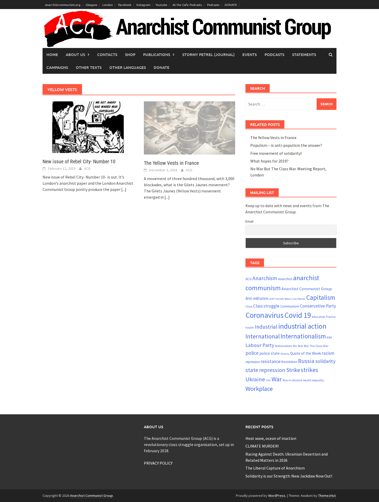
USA (268, 380)
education (318, 317)
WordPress (276, 495)
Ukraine (255, 379)
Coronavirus (264, 315)
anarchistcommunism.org (62, 5)
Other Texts (89, 67)
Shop (130, 54)
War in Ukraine (292, 380)
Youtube (161, 5)
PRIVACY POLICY (158, 463)
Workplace (259, 389)
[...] (123, 189)
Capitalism (320, 297)
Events (249, 54)
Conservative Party (318, 306)
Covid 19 (297, 315)
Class (248, 306)
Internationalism (303, 336)
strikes (309, 370)
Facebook (124, 5)
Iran (329, 337)
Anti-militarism (256, 298)
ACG (87, 168)
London (107, 5)
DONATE (231, 5)
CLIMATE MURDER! (262, 446)
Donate (161, 67)
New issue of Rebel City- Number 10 (79, 161)
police (252, 353)
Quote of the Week (305, 353)
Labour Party (259, 345)
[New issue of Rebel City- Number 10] (88, 126)
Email (249, 221)
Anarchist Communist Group (307, 288)
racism (328, 353)
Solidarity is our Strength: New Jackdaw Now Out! (288, 476)
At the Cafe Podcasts (187, 5)
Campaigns (57, 67)
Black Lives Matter (295, 299)
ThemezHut (327, 495)
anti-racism (276, 299)
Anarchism (264, 278)
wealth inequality (313, 380)
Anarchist (285, 279)
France (330, 316)
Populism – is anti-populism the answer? (286, 145)
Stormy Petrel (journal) (208, 54)
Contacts (107, 54)
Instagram (143, 5)
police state (269, 353)
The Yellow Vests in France (171, 163)
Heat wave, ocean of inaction (270, 438)
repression (252, 362)
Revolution (289, 361)
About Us (75, 54)
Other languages (127, 67)
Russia (306, 361)
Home (52, 54)
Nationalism (283, 346)
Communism (289, 306)
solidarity (325, 361)
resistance (271, 361)
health (249, 327)
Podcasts (213, 5)
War (276, 379)
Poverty (285, 353)
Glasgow (91, 5)
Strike (293, 370)
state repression (265, 370)
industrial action (302, 326)
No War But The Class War (310, 346)
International (262, 336)
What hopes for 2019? (269, 161)
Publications (156, 54)
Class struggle (266, 306)
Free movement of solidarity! (276, 153)
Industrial (266, 326)
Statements (304, 54)
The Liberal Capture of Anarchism (275, 468)
